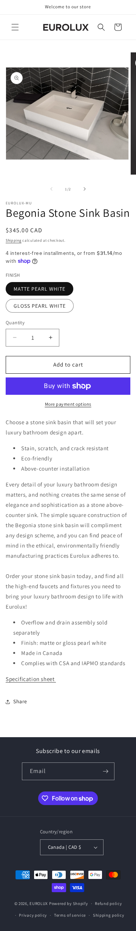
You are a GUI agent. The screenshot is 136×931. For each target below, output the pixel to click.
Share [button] (20, 701)
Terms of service (70, 915)
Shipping (14, 240)
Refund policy (108, 903)
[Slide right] (84, 189)
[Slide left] (51, 189)
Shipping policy (108, 915)
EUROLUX (38, 903)
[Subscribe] (105, 771)
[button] (15, 27)
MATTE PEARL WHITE (39, 288)
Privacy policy (33, 915)
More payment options (68, 404)
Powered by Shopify (68, 903)
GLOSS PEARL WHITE (40, 305)
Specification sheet (31, 679)
